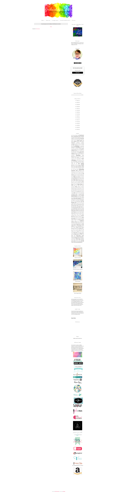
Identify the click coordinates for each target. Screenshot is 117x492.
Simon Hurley (79, 217)
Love (76, 197)
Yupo (82, 241)
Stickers (75, 226)
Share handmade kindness (80, 216)
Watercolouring (80, 236)
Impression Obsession (81, 186)
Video (83, 233)
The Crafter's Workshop (78, 229)
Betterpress (76, 144)
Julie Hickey (78, 191)
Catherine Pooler (73, 152)
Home (43, 20)
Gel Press (82, 176)
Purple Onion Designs (78, 212)
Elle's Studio (72, 169)
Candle (83, 147)
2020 (77, 112)
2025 (77, 102)
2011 (77, 129)
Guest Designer (81, 181)
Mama (81, 197)
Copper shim (80, 160)
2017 (77, 117)
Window (77, 238)
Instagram (75, 189)
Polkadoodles (76, 211)
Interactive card (79, 189)
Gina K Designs (75, 178)
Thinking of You (79, 231)
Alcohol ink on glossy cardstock (77, 269)
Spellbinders (82, 220)
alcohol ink (82, 138)
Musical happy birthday (77, 293)
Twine (80, 232)
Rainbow (83, 212)
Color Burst (77, 156)
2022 (77, 108)
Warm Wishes (80, 234)
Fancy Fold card (82, 171)
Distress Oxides (81, 165)
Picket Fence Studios (74, 210)
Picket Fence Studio (81, 208)
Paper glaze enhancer (81, 205)
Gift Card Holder (79, 177)
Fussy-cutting (78, 176)
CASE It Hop (78, 149)
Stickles (77, 226)
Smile (79, 219)
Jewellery (72, 191)
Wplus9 (75, 241)
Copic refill (77, 160)
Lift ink (78, 196)
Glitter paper (75, 180)
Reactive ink (73, 213)
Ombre (77, 204)
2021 (77, 110)
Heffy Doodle (82, 183)
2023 (77, 106)
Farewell (72, 172)
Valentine (75, 233)
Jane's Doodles (78, 190)
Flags (75, 173)
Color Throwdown (81, 156)
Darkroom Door (78, 162)
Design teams (55, 20)
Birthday (77, 146)
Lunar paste (78, 197)
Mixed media (79, 200)
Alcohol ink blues (77, 281)
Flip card (77, 173)
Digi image (76, 164)
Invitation (83, 189)
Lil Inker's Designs (81, 196)
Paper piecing (76, 206)
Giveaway (78, 178)
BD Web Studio (57, 491)
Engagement (72, 171)
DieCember (72, 164)
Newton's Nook (76, 203)
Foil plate (72, 174)
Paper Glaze (76, 205)
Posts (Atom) (38, 28)
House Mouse (82, 185)
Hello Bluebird (75, 184)
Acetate (79, 137)
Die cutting (81, 163)
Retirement (76, 213)
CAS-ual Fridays (81, 148)
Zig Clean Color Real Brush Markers (77, 241)
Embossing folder (74, 170)
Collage (75, 156)
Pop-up (79, 211)
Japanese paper (82, 190)
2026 (77, 100)
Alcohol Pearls (79, 140)
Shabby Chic (79, 215)
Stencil (72, 226)
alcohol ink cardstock (73, 139)
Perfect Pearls (75, 208)
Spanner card (77, 220)
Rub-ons (75, 214)
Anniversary (78, 142)
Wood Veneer (76, 239)
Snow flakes (82, 219)
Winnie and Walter (81, 238)
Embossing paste (81, 170)
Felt (74, 173)
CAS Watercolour (76, 148)
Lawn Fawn (82, 192)
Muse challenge (74, 201)
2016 (77, 119)
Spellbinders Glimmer (74, 221)
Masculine (75, 198)
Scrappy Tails (76, 215)
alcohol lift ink (82, 139)
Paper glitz (72, 206)
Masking (79, 198)
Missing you (74, 200)
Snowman (72, 220)
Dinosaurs (79, 164)
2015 (77, 121)
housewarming (72, 186)
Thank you (81, 228)
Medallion (72, 199)
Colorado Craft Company (75, 157)
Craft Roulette (75, 161)
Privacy (73, 20)
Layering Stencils (74, 195)
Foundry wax (75, 174)
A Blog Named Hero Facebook (78, 136)
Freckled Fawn (79, 174)
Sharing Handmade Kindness (74, 217)
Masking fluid (82, 198)
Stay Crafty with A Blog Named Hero (77, 224)
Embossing (81, 169)
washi (83, 234)
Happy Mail (78, 183)
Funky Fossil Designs (81, 175)
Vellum (81, 233)
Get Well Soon (75, 177)
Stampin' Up (76, 222)
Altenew (75, 141)
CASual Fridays (81, 151)
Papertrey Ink (76, 207)
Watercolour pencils (74, 236)
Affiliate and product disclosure (77, 338)
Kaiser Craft (81, 191)
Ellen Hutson (77, 169)
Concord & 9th (73, 158)
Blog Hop (82, 146)
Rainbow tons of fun (78, 257)
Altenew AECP (79, 141)
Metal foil (78, 199)
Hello (72, 184)
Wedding (76, 237)
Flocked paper (80, 173)
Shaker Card (75, 216)
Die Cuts (75, 163)
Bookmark (72, 147)
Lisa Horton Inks (73, 197)
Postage (72, 212)
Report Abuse (73, 318)
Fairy (78, 171)
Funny (72, 176)
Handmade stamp (75, 183)
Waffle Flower (76, 234)
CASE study (74, 151)
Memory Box (75, 199)
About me (48, 20)
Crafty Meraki (79, 161)
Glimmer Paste (82, 178)
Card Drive (72, 148)
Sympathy (77, 227)
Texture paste (77, 228)
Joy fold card (75, 191)
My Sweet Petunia (79, 202)
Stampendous (73, 222)
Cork (82, 160)
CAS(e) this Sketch (74, 149)
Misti (76, 200)
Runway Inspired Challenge (80, 214)
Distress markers (75, 165)
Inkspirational (72, 188)
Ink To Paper (82, 187)
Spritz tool (82, 221)
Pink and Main (80, 210)
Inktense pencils (77, 188)
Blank (80, 146)
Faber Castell (76, 171)
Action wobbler (82, 137)
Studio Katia (79, 226)
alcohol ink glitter (78, 139)
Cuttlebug (74, 162)
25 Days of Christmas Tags (76, 135)
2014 (77, 123)
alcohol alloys (78, 138)
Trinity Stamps (75, 232)
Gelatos (72, 177)
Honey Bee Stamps (76, 185)
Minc (80, 199)
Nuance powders (73, 204)
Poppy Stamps (82, 211)
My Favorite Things (79, 201)
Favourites (82, 172)
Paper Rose (80, 206)
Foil (83, 173)
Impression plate (73, 187)
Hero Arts (80, 184)
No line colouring (81, 203)
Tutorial (78, 232)
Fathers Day (75, 172)
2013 (77, 125)
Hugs (76, 186)
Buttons (81, 147)
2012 (77, 127)
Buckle (75, 147)
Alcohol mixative (73, 140)
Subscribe (78, 72)
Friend (74, 175)
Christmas (78, 155)
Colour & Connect (81, 157)
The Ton (75, 231)
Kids (74, 192)
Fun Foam (77, 175)
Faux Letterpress (79, 172)
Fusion (74, 176)
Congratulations (78, 158)
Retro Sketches (80, 213)
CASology (77, 151)
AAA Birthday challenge (74, 137)
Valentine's (78, 233)
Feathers (72, 173)
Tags (80, 227)
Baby (73, 144)
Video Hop (72, 234)
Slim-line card (76, 219)
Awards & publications (65, 20)
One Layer (80, 204)
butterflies (78, 147)
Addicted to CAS (73, 138)
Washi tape (73, 235)
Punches (75, 212)
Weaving (73, 237)
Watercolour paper (80, 235)
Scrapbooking (72, 215)
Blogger (64, 491)
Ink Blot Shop (78, 187)
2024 (77, 104)
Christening (72, 155)
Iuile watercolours (73, 190)
